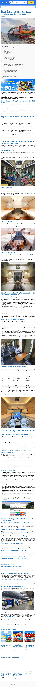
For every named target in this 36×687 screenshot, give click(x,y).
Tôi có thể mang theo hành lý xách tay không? (10, 70)
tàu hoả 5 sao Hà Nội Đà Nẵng (29, 254)
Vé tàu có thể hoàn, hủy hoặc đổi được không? (10, 76)
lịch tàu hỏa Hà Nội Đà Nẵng (8, 369)
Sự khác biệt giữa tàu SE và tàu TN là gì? (9, 72)
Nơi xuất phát (12, 2)
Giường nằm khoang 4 (7, 53)
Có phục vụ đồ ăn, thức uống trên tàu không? (10, 71)
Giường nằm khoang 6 (7, 52)
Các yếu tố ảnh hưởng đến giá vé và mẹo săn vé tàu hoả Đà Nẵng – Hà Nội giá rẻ (15, 56)
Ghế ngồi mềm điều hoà (7, 51)
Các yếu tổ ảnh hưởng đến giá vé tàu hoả (9, 57)
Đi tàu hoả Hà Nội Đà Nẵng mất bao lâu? (9, 69)
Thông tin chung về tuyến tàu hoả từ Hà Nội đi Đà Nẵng (11, 47)
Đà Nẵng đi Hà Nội (31, 539)
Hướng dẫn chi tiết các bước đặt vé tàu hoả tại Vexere (11, 63)
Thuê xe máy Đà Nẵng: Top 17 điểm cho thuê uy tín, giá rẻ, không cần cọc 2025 (17, 674)
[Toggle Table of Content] (33, 46)
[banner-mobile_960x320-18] (18, 84)
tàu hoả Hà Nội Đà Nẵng (17, 116)
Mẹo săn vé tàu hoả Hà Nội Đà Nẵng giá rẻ (10, 58)
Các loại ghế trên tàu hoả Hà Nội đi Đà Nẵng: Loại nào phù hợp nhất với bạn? (14, 50)
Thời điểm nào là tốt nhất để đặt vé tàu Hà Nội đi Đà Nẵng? (12, 65)
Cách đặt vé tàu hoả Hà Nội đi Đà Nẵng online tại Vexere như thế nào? (13, 60)
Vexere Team (3, 16)
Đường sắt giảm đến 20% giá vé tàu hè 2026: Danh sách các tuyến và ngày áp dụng (18, 646)
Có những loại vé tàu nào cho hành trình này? (10, 66)
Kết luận (3, 77)
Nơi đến (16, 2)
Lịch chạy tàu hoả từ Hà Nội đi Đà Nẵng (8, 59)
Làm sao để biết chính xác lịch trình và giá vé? (10, 75)
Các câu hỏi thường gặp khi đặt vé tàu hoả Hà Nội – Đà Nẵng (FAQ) (12, 64)
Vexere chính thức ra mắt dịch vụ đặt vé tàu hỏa (6, 645)
